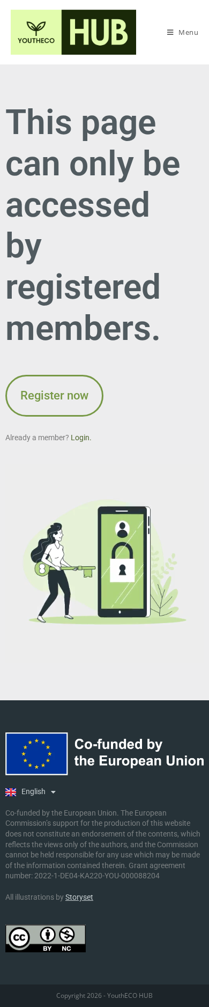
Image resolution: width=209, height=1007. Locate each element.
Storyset (79, 897)
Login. (81, 437)
